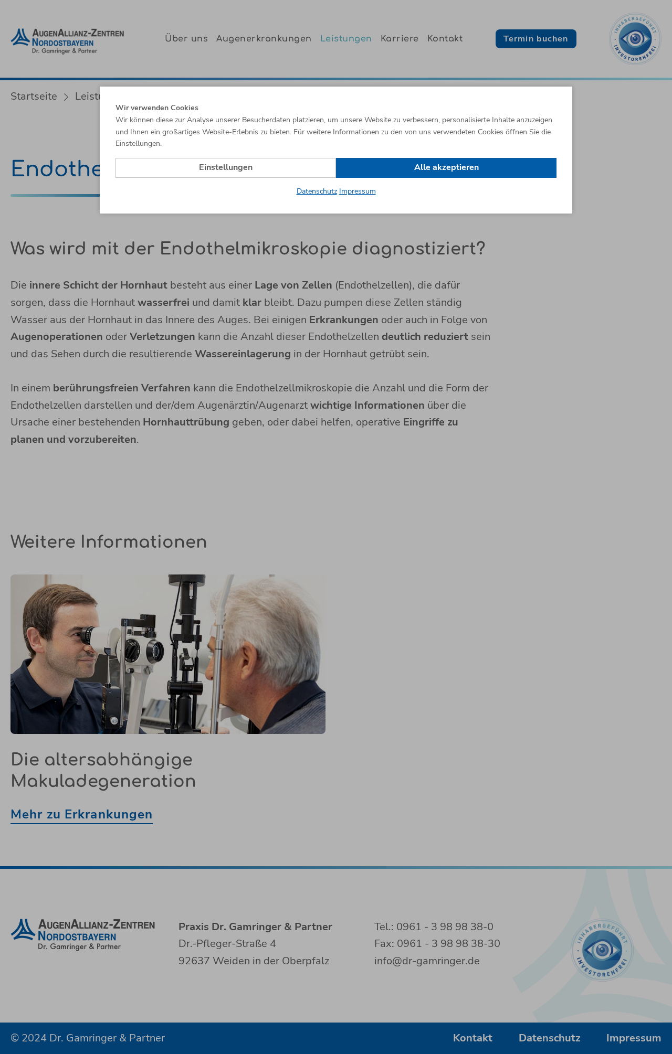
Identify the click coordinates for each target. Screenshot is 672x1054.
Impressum (357, 191)
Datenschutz (317, 191)
